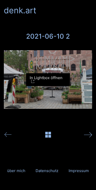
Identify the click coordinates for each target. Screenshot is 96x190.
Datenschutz (47, 170)
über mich (16, 170)
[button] (89, 10)
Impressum (79, 170)
